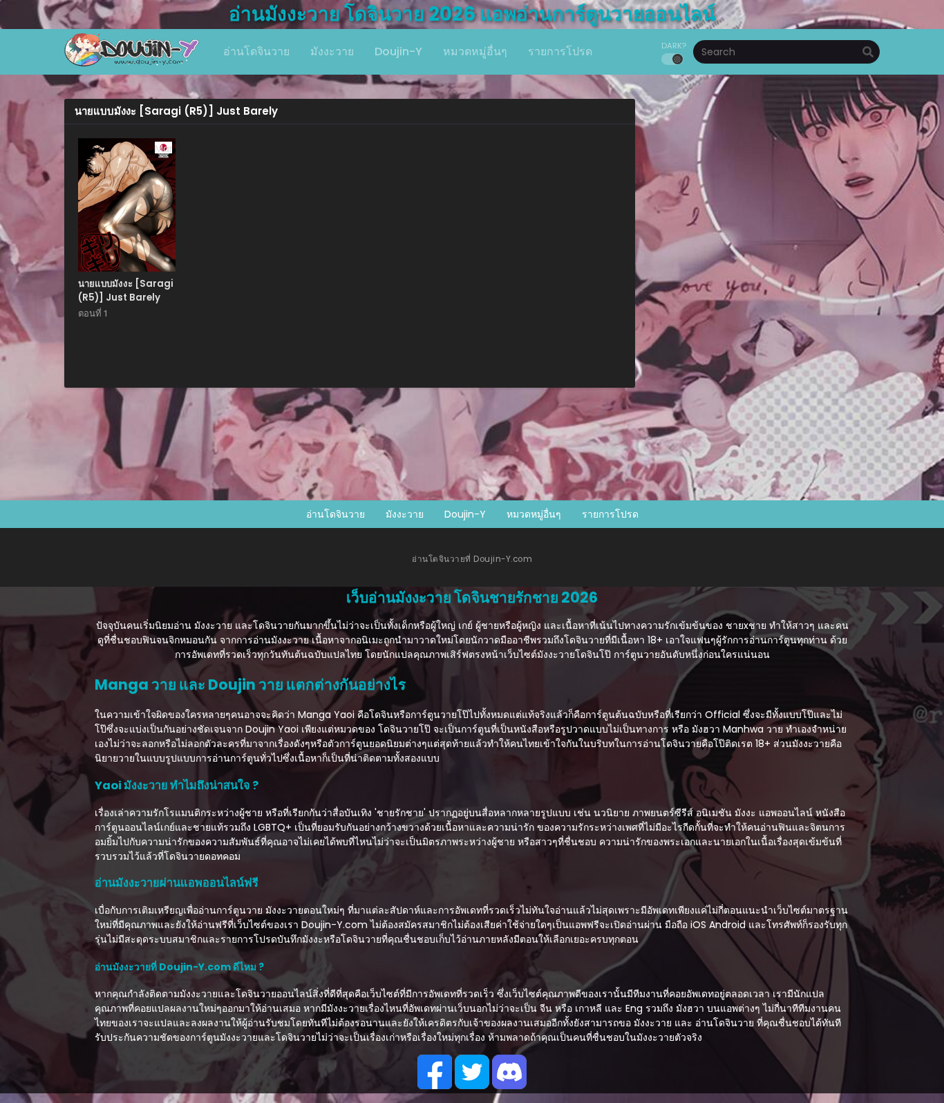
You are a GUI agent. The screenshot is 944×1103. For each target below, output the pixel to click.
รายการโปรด (610, 514)
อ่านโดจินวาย (335, 514)
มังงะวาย (405, 514)
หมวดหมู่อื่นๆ (534, 514)
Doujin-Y (465, 514)
